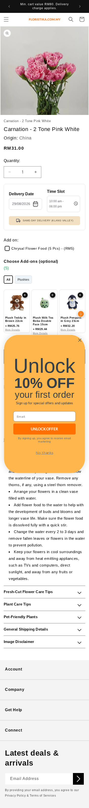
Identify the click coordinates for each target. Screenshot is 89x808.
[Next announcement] (79, 6)
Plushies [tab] (23, 279)
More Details (12, 330)
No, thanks (44, 453)
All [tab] (8, 279)
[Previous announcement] (9, 6)
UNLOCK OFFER (44, 429)
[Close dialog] (79, 340)
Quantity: (12, 161)
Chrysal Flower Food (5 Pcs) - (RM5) (42, 248)
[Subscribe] (78, 779)
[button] (6, 19)
